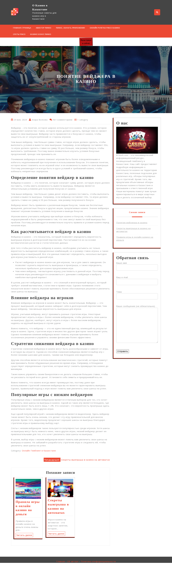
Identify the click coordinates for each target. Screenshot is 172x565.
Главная (60, 561)
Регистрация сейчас (86, 41)
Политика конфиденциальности (98, 561)
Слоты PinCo (19, 34)
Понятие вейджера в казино (131, 222)
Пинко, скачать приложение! (70, 28)
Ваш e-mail (122, 277)
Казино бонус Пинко (40, 34)
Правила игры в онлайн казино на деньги (28, 508)
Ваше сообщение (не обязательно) (135, 306)
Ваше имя (121, 263)
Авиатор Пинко (43, 28)
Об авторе (73, 561)
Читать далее (24, 535)
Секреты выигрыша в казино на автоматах (58, 506)
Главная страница (22, 28)
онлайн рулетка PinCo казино (105, 28)
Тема (119, 291)
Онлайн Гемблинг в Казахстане (39, 450)
